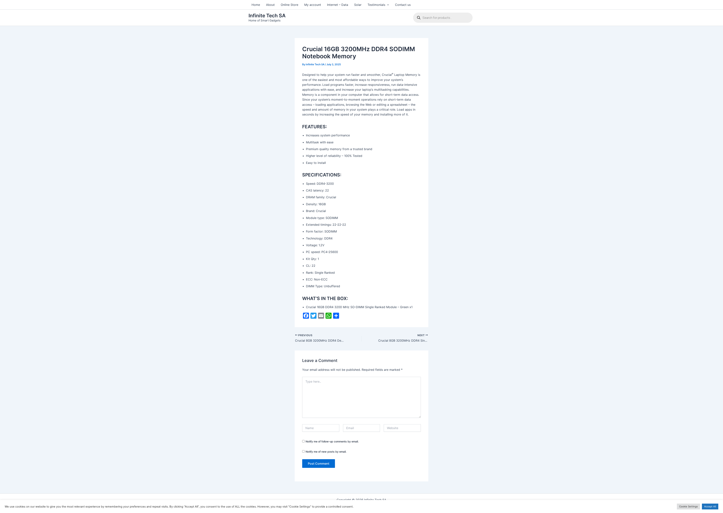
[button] (387, 4)
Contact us (403, 5)
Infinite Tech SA (267, 15)
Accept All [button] (710, 506)
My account (312, 5)
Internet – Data (337, 5)
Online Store (289, 5)
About (270, 5)
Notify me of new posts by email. (326, 451)
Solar (358, 5)
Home (256, 5)
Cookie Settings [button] (688, 506)
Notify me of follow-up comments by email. (332, 441)
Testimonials (376, 5)
